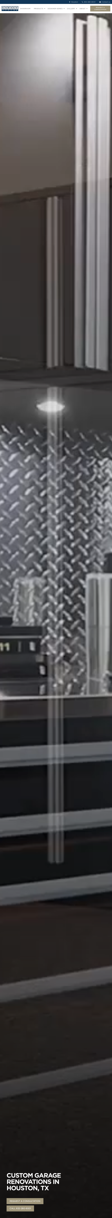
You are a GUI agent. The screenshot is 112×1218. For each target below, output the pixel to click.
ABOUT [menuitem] (82, 9)
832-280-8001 (89, 2)
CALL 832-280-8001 (20, 1208)
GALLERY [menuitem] (71, 9)
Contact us (105, 2)
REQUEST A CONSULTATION (100, 8)
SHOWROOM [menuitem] (25, 9)
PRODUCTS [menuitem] (38, 9)
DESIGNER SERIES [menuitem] (55, 9)
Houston (74, 2)
